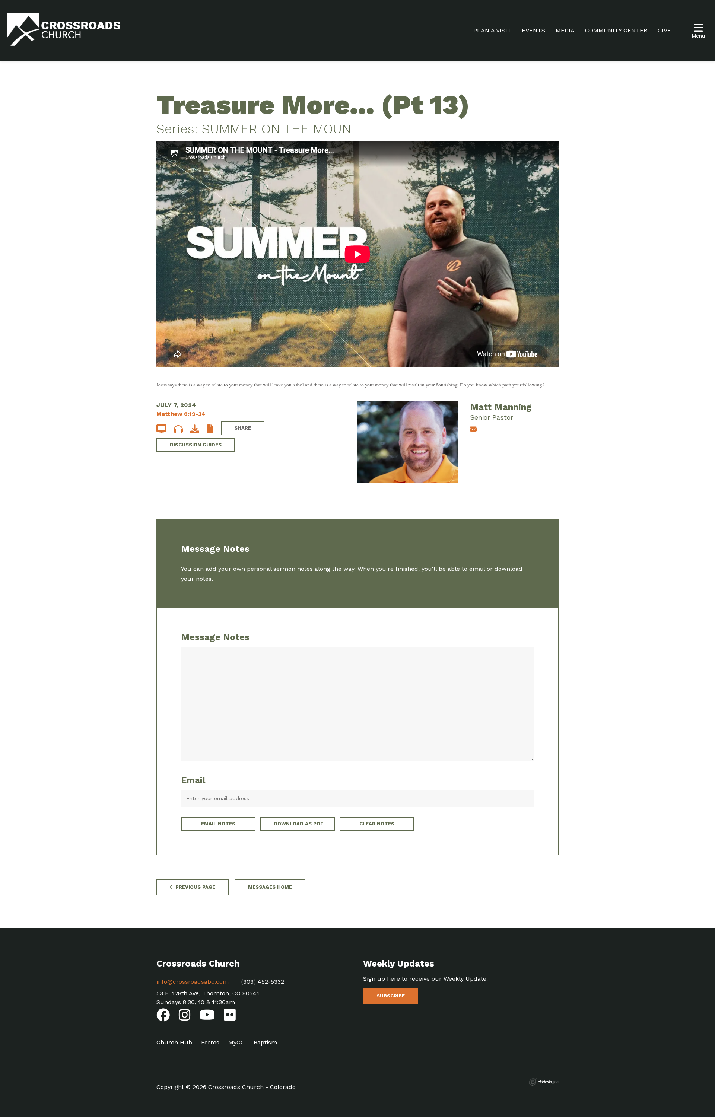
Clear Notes (376, 824)
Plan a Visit (492, 30)
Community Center (616, 30)
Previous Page (194, 887)
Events (533, 30)
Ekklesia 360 (544, 1082)
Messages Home (270, 887)
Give (664, 30)
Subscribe (390, 996)
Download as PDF (298, 824)
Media (565, 30)
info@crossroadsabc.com (192, 981)
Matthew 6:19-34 (181, 414)
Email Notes (218, 824)
